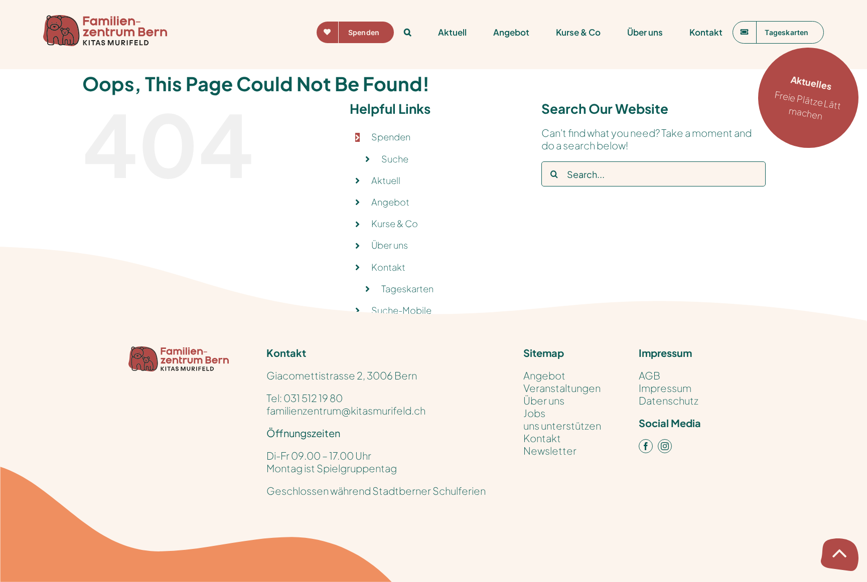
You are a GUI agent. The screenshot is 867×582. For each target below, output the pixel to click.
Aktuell (385, 180)
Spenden (390, 136)
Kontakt (542, 438)
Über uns (389, 245)
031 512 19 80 (313, 398)
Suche (394, 158)
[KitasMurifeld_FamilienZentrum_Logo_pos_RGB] (178, 351)
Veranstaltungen (562, 387)
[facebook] (646, 446)
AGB (649, 375)
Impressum (665, 387)
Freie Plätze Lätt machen (808, 97)
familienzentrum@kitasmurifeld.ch (345, 410)
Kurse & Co (394, 223)
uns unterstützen (562, 425)
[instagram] (665, 446)
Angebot (390, 202)
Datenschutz (668, 400)
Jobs (534, 413)
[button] (407, 32)
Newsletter (549, 450)
